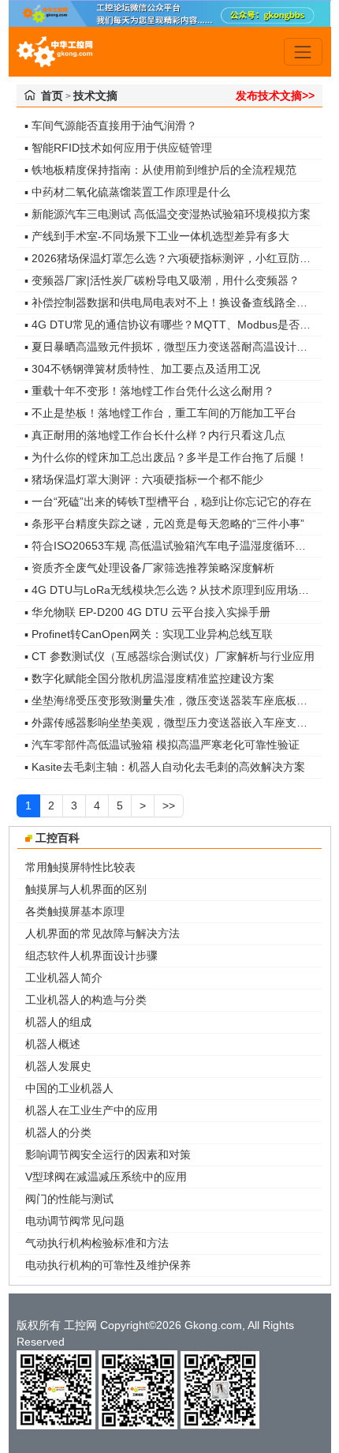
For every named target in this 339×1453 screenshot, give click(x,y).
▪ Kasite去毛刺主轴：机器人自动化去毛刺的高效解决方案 (164, 766)
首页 (52, 95)
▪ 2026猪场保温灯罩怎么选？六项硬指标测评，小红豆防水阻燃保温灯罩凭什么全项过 (173, 258)
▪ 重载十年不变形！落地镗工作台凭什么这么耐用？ (149, 391)
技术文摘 (95, 95)
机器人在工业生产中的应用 (91, 1110)
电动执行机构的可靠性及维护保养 (108, 1265)
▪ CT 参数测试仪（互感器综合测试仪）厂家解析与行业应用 (169, 656)
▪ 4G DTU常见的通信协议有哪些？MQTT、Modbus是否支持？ (173, 324)
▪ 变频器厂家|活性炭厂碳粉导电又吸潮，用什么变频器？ (162, 280)
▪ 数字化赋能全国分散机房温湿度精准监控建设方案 (149, 678)
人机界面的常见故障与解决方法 (102, 933)
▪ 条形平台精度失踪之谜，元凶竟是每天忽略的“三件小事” (164, 523)
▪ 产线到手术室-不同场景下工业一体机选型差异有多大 (156, 236)
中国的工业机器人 (69, 1088)
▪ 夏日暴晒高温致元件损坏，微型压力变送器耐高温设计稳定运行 (173, 346)
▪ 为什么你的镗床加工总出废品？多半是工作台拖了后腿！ (165, 457)
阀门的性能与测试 (69, 1198)
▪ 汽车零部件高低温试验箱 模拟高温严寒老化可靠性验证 (162, 744)
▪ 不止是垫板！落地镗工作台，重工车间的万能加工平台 (160, 413)
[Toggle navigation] (303, 52)
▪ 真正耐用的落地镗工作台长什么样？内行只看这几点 (154, 435)
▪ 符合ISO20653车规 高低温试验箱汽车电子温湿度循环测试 (170, 545)
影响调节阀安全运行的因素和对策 (108, 1154)
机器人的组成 (58, 1022)
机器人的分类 (58, 1132)
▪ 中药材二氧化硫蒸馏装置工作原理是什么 (127, 192)
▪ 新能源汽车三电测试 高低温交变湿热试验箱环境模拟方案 (167, 214)
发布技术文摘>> (275, 95)
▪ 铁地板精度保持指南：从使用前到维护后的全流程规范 (160, 169)
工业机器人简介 (63, 977)
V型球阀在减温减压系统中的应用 (106, 1176)
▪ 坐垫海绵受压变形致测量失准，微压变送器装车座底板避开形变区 (173, 700)
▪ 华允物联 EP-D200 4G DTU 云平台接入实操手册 (147, 612)
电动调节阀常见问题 (75, 1221)
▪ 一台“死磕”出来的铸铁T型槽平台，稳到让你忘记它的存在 (167, 501)
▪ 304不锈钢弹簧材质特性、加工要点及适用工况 (142, 368)
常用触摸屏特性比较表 (80, 867)
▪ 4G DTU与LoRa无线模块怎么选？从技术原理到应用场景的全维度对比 (173, 590)
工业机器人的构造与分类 (86, 999)
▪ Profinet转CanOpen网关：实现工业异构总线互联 (148, 634)
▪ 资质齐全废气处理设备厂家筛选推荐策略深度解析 (149, 567)
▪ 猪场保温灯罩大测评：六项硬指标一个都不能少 (143, 479)
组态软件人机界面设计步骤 (91, 955)
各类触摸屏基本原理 (75, 911)
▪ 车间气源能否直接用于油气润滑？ (110, 125)
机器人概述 (52, 1044)
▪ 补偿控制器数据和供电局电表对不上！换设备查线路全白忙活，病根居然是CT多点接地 (173, 302)
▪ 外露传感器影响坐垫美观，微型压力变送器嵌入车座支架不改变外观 (173, 722)
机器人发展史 (58, 1066)
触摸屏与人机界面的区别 (86, 889)
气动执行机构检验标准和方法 (97, 1243)
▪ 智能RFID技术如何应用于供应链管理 (118, 147)
